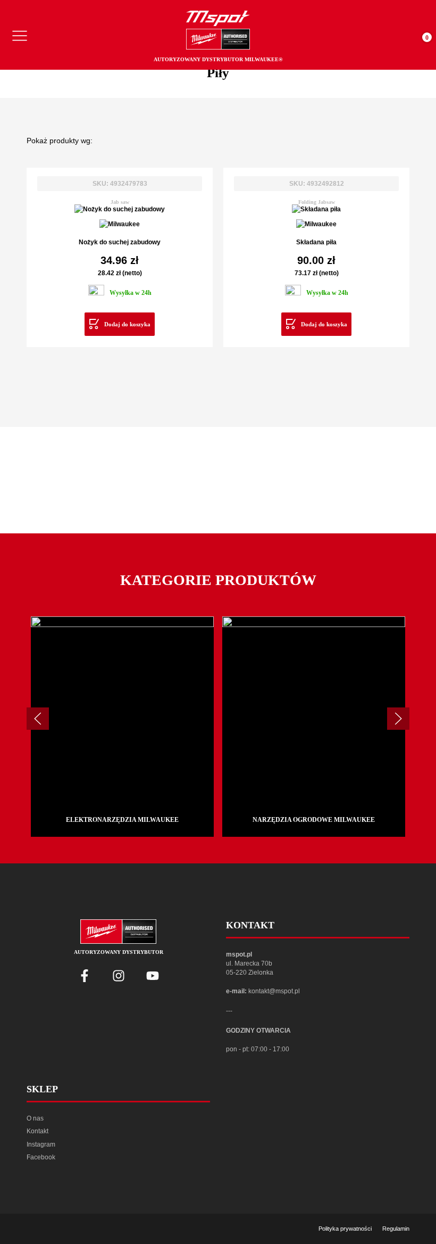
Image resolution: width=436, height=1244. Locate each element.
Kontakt (37, 1131)
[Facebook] (84, 975)
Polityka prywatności (345, 1228)
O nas (35, 1118)
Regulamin (395, 1228)
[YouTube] (152, 975)
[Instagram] (118, 975)
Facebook (41, 1157)
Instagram (41, 1144)
